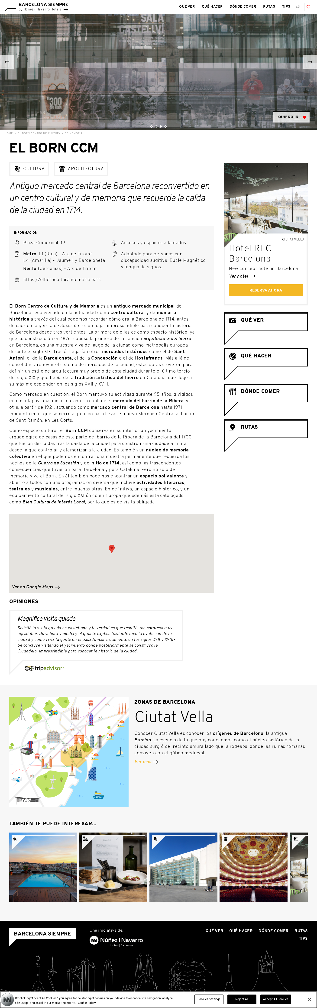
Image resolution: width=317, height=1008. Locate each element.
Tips (286, 7)
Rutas (269, 7)
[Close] (309, 999)
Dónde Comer (243, 7)
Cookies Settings (208, 999)
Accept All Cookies (275, 999)
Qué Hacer (212, 7)
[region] (158, 1000)
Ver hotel (239, 276)
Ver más (143, 762)
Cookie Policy (87, 1003)
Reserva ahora (265, 290)
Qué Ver (187, 7)
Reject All (241, 999)
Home (9, 133)
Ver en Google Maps (33, 587)
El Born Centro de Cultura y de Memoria (50, 133)
